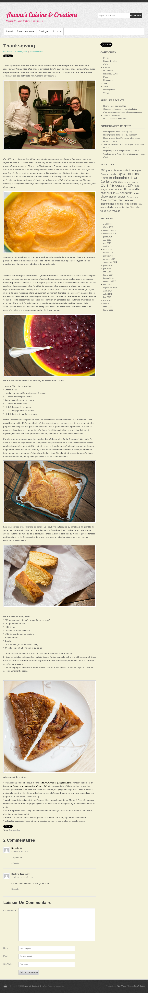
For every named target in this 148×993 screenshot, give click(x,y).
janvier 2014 (108, 278)
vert (109, 211)
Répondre (15, 863)
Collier (105, 182)
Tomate (134, 207)
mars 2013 (107, 307)
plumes (112, 196)
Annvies (118, 170)
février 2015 (108, 253)
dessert (120, 185)
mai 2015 (107, 243)
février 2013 (108, 310)
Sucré (105, 86)
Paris (116, 193)
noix (103, 192)
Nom (5, 948)
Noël (109, 193)
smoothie (119, 207)
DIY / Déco (108, 71)
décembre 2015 (109, 230)
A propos (57, 31)
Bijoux (106, 58)
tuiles (103, 211)
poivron (121, 196)
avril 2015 (107, 246)
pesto (136, 193)
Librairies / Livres (110, 74)
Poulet (103, 200)
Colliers (106, 64)
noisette (134, 189)
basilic (113, 174)
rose (127, 203)
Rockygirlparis (18, 874)
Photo (105, 77)
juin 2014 (107, 269)
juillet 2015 (107, 237)
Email (5, 956)
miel (116, 189)
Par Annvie (7, 52)
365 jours (106, 170)
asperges (136, 170)
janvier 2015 (108, 256)
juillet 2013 (107, 294)
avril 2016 (107, 224)
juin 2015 (107, 240)
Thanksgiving (19, 45)
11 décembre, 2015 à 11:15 (22, 877)
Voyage (106, 93)
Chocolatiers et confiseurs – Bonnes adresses (122, 112)
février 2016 (108, 227)
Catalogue (43, 31)
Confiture (127, 182)
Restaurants (108, 80)
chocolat (120, 178)
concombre (117, 182)
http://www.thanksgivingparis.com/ (55, 783)
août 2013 (107, 291)
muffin (124, 189)
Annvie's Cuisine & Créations (41, 15)
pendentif (126, 192)
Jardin (111, 190)
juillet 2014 (107, 265)
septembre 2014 (110, 262)
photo (104, 196)
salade (109, 207)
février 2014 (108, 275)
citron (133, 177)
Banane (104, 174)
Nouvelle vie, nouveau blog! (114, 106)
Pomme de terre (132, 197)
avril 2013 (107, 304)
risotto (120, 203)
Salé (105, 83)
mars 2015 (107, 249)
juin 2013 (107, 297)
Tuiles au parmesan (111, 115)
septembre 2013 (110, 288)
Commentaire (8, 910)
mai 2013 (107, 300)
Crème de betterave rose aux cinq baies (120, 109)
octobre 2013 (108, 284)
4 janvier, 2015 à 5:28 (19, 852)
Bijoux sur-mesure (25, 31)
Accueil (9, 31)
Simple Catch (139, 986)
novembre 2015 (109, 234)
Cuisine (106, 67)
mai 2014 (107, 272)
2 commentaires (37, 52)
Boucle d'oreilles (110, 61)
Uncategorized (109, 90)
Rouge (133, 203)
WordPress (121, 986)
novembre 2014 (109, 259)
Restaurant (115, 200)
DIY (130, 185)
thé (127, 207)
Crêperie (135, 182)
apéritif (126, 170)
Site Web (7, 964)
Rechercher (135, 15)
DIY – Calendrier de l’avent (114, 119)
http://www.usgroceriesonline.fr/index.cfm (27, 786)
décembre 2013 (109, 281)
